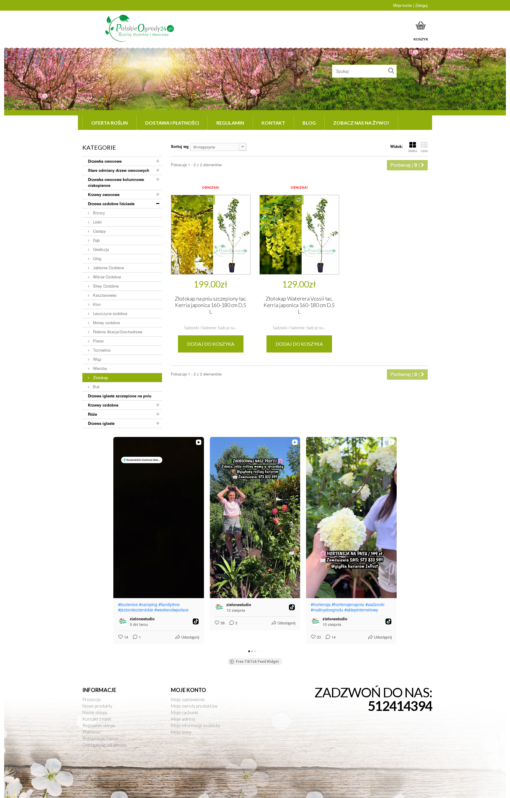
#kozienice (128, 604)
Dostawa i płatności (172, 122)
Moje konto (188, 690)
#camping (148, 604)
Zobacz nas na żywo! (361, 122)
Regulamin (230, 122)
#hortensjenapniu (348, 604)
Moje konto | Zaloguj (410, 5)
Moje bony (181, 732)
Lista (424, 150)
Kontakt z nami (96, 719)
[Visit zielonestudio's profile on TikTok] (124, 621)
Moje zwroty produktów (194, 706)
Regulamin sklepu (98, 725)
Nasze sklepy (94, 712)
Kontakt (273, 122)
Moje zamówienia (188, 699)
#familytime (169, 604)
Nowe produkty (97, 706)
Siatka (412, 150)
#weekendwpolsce (171, 610)
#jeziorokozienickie (135, 610)
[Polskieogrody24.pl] (140, 28)
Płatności (91, 732)
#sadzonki (374, 604)
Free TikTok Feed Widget (257, 662)
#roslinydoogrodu (327, 610)
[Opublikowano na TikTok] (195, 621)
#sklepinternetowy (361, 610)
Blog (309, 122)
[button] (113, 541)
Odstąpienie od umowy (104, 745)
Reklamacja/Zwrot (100, 738)
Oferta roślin (109, 122)
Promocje (91, 699)
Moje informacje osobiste (195, 725)
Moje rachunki (184, 712)
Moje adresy (183, 719)
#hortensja (321, 604)
